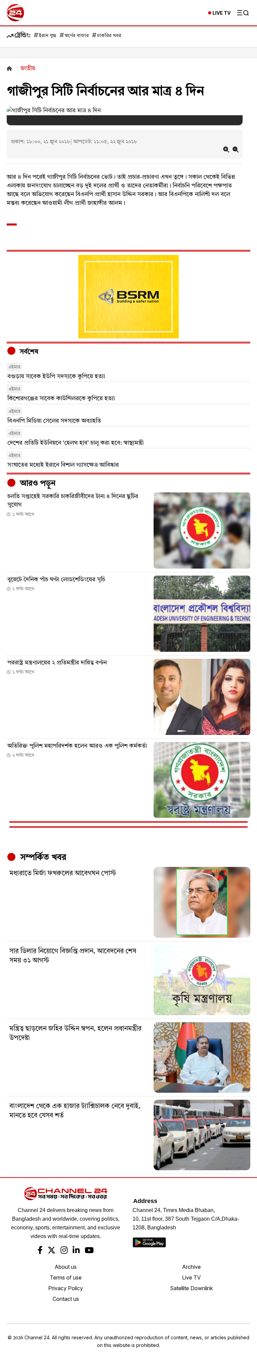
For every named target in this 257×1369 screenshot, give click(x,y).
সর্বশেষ (28, 352)
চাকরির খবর (109, 35)
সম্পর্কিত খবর (42, 857)
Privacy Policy (65, 1288)
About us (66, 1266)
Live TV (191, 1277)
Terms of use (66, 1277)
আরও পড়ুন (37, 484)
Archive (191, 1266)
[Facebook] (39, 1251)
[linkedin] (76, 1251)
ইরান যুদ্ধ (47, 35)
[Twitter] (52, 1251)
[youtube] (89, 1251)
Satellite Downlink (191, 1288)
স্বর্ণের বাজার (77, 35)
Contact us (66, 1299)
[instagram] (64, 1251)
